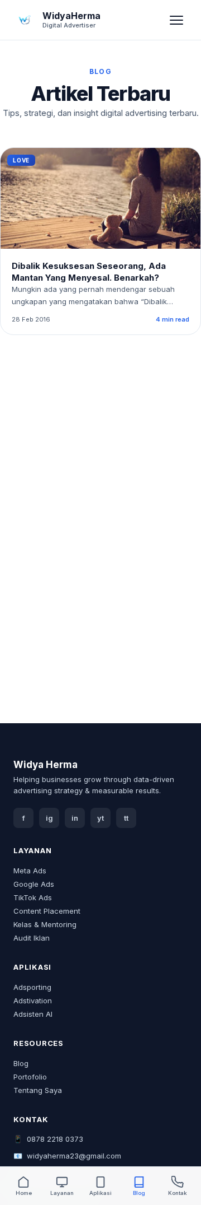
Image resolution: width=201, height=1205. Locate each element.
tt (126, 818)
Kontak (177, 1193)
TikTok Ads (32, 897)
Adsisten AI (32, 1013)
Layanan (62, 1193)
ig (49, 818)
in (74, 818)
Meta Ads (29, 870)
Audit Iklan (31, 937)
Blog (20, 1063)
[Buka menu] (176, 20)
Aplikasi (100, 1193)
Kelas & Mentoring (44, 924)
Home (24, 1193)
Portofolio (30, 1076)
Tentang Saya (37, 1090)
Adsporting (32, 987)
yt (100, 818)
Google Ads (33, 884)
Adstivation (32, 1000)
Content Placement (46, 910)
